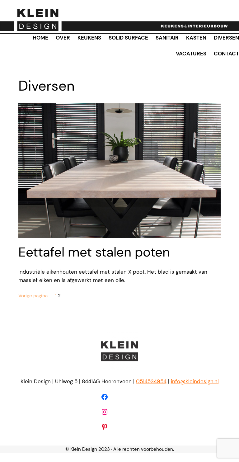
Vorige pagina (33, 296)
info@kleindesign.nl (195, 381)
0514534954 (151, 381)
